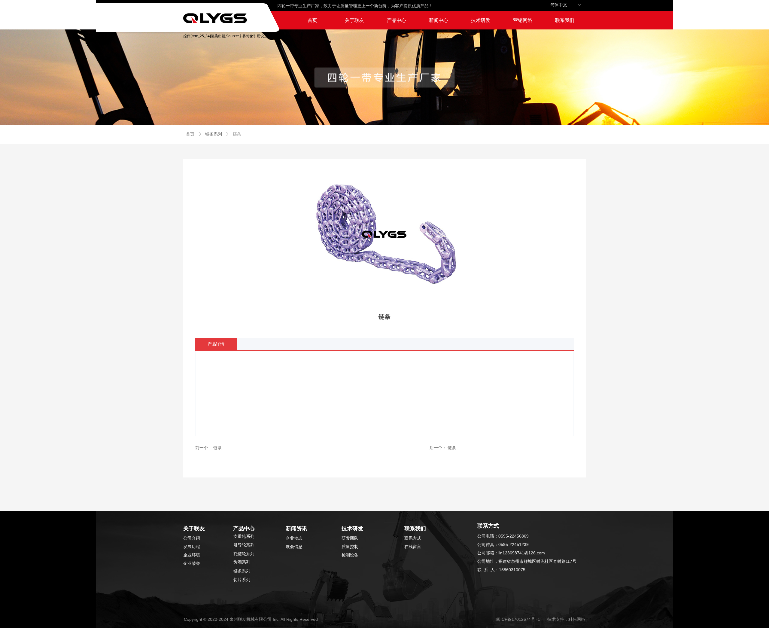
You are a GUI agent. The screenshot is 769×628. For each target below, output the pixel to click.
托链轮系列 (243, 554)
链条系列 (213, 134)
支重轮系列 (243, 536)
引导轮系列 (243, 545)
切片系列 (241, 580)
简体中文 (558, 5)
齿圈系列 (241, 562)
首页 (190, 134)
